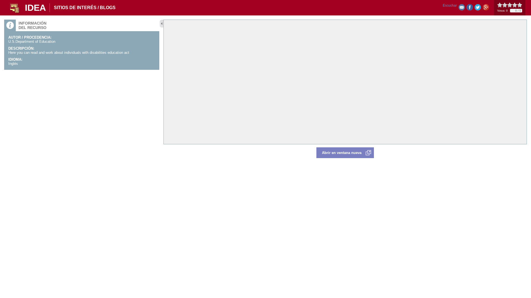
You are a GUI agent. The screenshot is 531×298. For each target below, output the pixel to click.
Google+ (486, 8)
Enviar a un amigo (462, 8)
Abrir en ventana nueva (341, 153)
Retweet (478, 8)
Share (470, 8)
